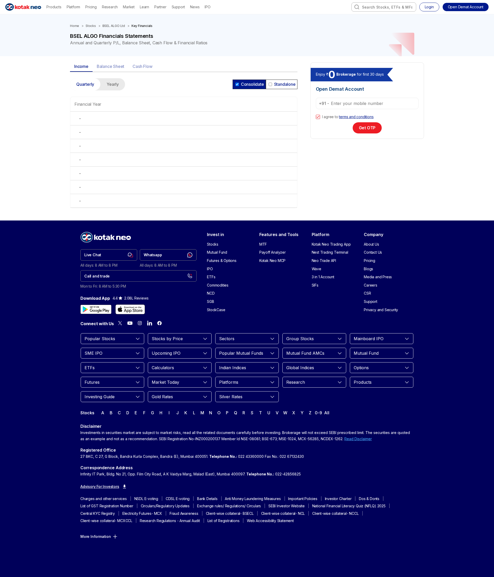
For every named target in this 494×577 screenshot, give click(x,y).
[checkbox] (318, 117)
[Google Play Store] (96, 309)
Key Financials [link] (141, 26)
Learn (144, 7)
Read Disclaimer (358, 439)
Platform (73, 7)
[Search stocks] (356, 7)
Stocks (91, 26)
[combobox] (383, 7)
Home (74, 26)
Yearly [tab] (113, 84)
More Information (95, 536)
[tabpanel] (183, 146)
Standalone (285, 84)
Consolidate (252, 84)
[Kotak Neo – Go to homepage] (23, 7)
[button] (465, 7)
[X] (120, 323)
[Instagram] (139, 323)
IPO (207, 7)
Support (178, 7)
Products (53, 7)
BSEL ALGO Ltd (113, 26)
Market (129, 7)
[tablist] (183, 66)
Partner (160, 7)
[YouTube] (130, 323)
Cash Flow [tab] (142, 66)
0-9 (318, 412)
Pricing (91, 7)
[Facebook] (159, 323)
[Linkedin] (149, 323)
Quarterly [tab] (85, 84)
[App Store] (130, 309)
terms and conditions (356, 117)
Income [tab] (81, 66)
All (326, 412)
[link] (108, 255)
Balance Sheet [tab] (110, 66)
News (194, 7)
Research (110, 7)
